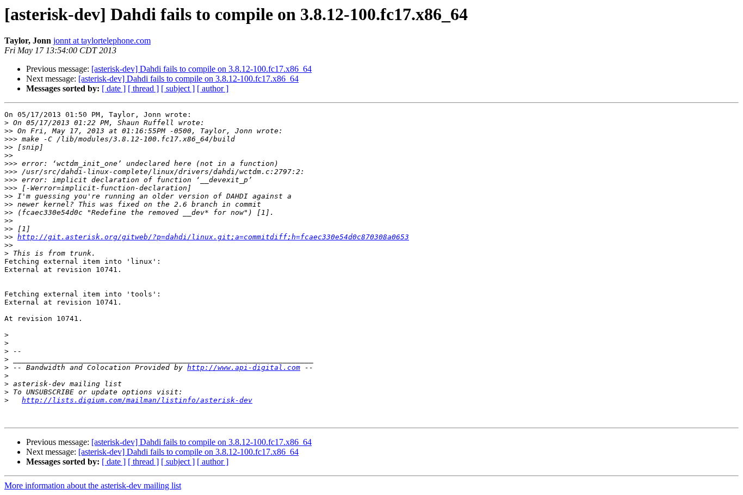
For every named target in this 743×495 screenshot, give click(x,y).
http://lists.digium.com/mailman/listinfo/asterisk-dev (137, 400)
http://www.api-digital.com (243, 367)
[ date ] (114, 88)
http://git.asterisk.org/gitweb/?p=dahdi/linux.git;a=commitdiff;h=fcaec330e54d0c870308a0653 (213, 237)
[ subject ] (178, 88)
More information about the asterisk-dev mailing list (92, 485)
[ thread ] (143, 88)
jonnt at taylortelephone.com (102, 40)
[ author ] (212, 88)
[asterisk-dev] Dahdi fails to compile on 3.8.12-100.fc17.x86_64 (201, 68)
